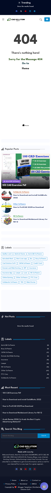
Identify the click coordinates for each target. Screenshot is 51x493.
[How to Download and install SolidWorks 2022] (6, 195)
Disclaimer (23, 484)
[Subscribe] (47, 19)
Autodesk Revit (7, 258)
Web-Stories (31, 282)
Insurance (32, 268)
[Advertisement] (25, 96)
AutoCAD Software (35, 254)
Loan (25, 273)
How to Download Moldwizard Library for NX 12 (30, 220)
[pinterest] (34, 469)
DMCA (34, 484)
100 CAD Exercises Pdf (12, 393)
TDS (22, 282)
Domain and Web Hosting (11, 268)
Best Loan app (21, 258)
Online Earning (7, 277)
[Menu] (3, 19)
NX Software (35, 273)
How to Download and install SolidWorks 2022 (30, 196)
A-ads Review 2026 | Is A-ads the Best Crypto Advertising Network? (21, 421)
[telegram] (34, 11)
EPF (25, 268)
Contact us (36, 480)
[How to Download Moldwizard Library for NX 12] (6, 219)
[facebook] (16, 11)
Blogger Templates (25, 487)
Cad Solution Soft (9, 263)
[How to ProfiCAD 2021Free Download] (6, 207)
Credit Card (37, 263)
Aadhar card (6, 254)
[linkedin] (30, 11)
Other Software (22, 277)
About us (24, 480)
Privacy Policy (10, 484)
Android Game (20, 254)
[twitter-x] (21, 11)
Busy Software (41, 258)
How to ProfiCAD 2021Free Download (28, 207)
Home (25, 68)
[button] (40, 19)
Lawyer (18, 273)
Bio (31, 258)
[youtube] (25, 11)
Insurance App (7, 273)
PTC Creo (34, 277)
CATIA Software (24, 263)
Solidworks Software (9, 282)
